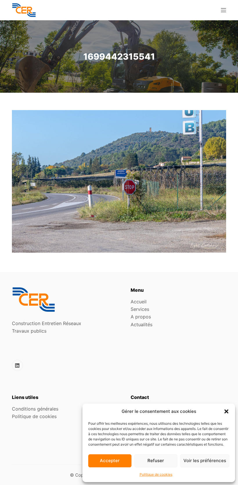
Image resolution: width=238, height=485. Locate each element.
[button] (226, 411)
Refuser (155, 460)
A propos (141, 317)
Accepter (110, 460)
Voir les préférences (204, 460)
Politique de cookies (156, 474)
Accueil (139, 302)
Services (140, 309)
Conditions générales (35, 409)
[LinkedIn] (17, 365)
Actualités (141, 324)
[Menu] (223, 10)
